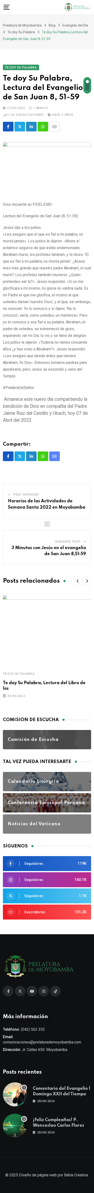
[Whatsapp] (43, 126)
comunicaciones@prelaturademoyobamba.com (42, 1042)
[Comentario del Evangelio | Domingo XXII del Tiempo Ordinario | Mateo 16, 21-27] (15, 1094)
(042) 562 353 (33, 1029)
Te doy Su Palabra (19, 673)
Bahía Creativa (76, 1175)
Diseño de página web (38, 1175)
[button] (77, 581)
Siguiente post (68, 541)
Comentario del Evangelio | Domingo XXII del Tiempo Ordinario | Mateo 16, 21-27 (62, 1094)
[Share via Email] (54, 126)
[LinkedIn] (31, 126)
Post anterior (26, 494)
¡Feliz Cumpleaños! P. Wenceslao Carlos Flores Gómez (58, 1125)
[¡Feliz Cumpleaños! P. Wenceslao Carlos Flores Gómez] (15, 1126)
